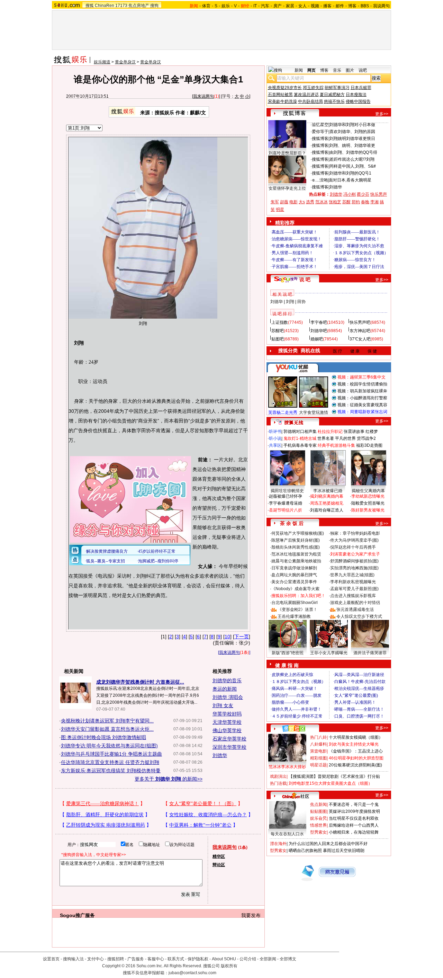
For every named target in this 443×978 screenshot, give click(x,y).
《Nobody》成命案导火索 (295, 588)
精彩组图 (318, 758)
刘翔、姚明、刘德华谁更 (352, 145)
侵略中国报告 (358, 101)
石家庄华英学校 (229, 738)
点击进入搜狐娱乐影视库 (353, 595)
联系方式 (176, 959)
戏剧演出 (278, 776)
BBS (365, 5)
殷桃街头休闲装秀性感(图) (295, 547)
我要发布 (251, 915)
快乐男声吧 (360, 322)
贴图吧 (277, 339)
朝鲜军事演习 (337, 87)
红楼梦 (371, 431)
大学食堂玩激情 (313, 412)
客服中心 (155, 959)
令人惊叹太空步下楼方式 (359, 616)
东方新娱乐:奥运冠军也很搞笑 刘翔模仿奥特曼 (111, 770)
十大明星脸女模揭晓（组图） (356, 737)
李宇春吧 (318, 322)
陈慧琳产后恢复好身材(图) (295, 540)
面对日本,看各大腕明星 (350, 180)
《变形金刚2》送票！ (297, 609)
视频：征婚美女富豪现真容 (362, 404)
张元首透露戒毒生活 (355, 609)
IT (255, 5)
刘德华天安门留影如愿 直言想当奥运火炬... (107, 729)
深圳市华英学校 (229, 747)
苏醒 (346, 201)
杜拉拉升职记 (330, 431)
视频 (315, 5)
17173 (121, 5)
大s (302, 201)
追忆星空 (320, 124)
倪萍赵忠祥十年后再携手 (353, 547)
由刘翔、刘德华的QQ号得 (353, 152)
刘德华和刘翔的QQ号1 (350, 173)
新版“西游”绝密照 (288, 652)
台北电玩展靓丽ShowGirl (294, 602)
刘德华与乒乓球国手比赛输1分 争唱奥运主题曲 (111, 754)
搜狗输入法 (73, 959)
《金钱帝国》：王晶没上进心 (356, 751)
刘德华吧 (318, 330)
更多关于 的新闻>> (168, 779)
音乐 (337, 70)
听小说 (275, 438)
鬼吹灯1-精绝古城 (299, 438)
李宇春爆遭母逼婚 (285, 503)
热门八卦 (318, 737)
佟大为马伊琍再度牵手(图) (354, 540)
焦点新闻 (318, 804)
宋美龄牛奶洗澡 (282, 101)
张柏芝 (335, 201)
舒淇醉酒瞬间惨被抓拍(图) (354, 561)
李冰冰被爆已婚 (327, 490)
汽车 (265, 5)
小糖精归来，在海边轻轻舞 (354, 832)
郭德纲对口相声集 (300, 431)
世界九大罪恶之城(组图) (352, 574)
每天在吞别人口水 (287, 834)
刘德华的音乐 (227, 680)
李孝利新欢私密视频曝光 (353, 581)
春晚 (365, 201)
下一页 (241, 636)
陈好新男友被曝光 (368, 510)
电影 (293, 201)
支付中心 (95, 959)
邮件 (340, 5)
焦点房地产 (138, 5)
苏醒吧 (277, 330)
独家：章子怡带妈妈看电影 (355, 533)
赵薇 (284, 201)
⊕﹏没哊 (320, 180)
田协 (301, 301)
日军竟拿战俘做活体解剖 (294, 568)
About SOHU (224, 959)
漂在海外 (278, 843)
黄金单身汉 (125, 62)
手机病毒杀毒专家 (300, 445)
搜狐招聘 (115, 959)
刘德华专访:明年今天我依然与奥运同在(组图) (109, 745)
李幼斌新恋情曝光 (368, 496)
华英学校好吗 (227, 714)
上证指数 (279, 322)
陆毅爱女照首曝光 (368, 503)
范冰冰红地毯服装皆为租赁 (296, 554)
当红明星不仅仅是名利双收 (354, 818)
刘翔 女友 (223, 705)
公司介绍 (247, 959)
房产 (277, 5)
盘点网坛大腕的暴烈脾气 (294, 574)
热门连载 (278, 783)
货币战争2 (366, 438)
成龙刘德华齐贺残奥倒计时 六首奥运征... (140, 682)
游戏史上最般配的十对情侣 (355, 602)
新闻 (299, 70)
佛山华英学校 (227, 730)
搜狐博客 (320, 138)
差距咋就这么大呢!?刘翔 (351, 159)
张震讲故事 (354, 431)
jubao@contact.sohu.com (192, 972)
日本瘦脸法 (356, 94)
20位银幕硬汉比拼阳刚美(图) (355, 765)
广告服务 (135, 959)
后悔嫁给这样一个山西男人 (354, 825)
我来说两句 (203, 96)
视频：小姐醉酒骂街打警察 (362, 397)
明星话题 (318, 765)
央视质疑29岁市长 (285, 87)
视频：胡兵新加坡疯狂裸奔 (362, 391)
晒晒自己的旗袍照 (305, 850)
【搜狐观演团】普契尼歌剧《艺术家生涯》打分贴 (334, 776)
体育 (206, 5)
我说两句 (381, 5)
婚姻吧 (316, 339)
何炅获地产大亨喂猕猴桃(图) (297, 533)
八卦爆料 (318, 744)
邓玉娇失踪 (313, 87)
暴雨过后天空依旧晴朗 (343, 850)
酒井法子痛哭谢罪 (370, 652)
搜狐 (89, 5)
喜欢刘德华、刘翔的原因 (352, 131)
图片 (350, 70)
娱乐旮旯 (318, 818)
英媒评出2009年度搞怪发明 (354, 811)
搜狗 (154, 5)
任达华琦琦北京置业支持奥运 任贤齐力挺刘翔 (110, 762)
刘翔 (290, 301)
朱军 (275, 201)
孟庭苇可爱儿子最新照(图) (354, 588)
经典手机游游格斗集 (336, 445)
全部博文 (288, 959)
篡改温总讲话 (306, 94)
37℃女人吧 (360, 339)
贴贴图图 (318, 811)
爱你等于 (320, 131)
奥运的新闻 (225, 689)
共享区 (275, 445)
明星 (280, 209)
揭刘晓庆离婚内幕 (326, 496)
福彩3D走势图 (369, 445)
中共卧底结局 (310, 101)
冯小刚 (349, 194)
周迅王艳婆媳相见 (326, 503)
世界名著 (325, 438)
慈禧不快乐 (334, 101)
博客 (352, 5)
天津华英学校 (227, 722)
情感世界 (318, 825)
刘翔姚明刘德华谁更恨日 (352, 138)
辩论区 (219, 864)
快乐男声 (378, 194)
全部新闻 (268, 959)
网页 (311, 70)
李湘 (374, 201)
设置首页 (51, 959)
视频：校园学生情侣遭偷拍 (362, 384)
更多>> (381, 114)
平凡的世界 (345, 438)
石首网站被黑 (280, 94)
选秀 (310, 201)
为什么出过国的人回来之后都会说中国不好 (328, 843)
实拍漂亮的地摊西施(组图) (354, 568)
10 (227, 636)
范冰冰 (321, 201)
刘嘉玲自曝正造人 (326, 510)
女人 (302, 5)
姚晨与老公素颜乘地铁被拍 (296, 561)
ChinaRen (104, 5)
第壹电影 (318, 751)
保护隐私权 (198, 959)
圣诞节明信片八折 (285, 510)
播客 (327, 5)
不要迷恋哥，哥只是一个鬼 (354, 804)
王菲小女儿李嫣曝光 (328, 652)
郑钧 (356, 201)
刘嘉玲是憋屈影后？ (287, 153)
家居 (290, 5)
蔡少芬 (363, 194)
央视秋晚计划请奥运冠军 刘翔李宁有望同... (107, 720)
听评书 (275, 431)
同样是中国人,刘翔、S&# (352, 166)
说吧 (363, 70)
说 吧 (304, 279)
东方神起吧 (360, 330)
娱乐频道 (102, 62)
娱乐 (226, 5)
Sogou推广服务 (77, 915)
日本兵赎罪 (361, 87)
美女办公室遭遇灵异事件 (294, 581)
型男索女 (318, 832)
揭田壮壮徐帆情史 (287, 490)
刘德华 (220, 755)
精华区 (219, 856)
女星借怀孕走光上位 (287, 188)
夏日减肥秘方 (332, 94)
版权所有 (229, 965)
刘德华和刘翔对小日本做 (352, 124)
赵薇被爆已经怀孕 (285, 496)
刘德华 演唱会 (228, 697)
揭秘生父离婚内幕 (368, 490)
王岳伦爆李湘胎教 (294, 616)
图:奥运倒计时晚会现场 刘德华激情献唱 (103, 737)
